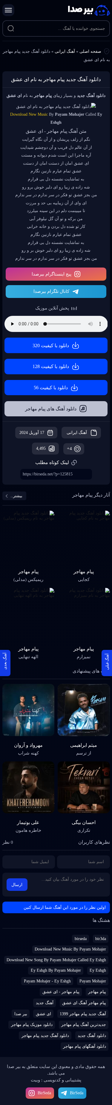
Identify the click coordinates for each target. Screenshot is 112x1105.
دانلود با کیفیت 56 (51, 387)
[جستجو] (11, 28)
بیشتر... (16, 496)
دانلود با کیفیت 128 (51, 366)
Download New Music (29, 114)
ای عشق (43, 1014)
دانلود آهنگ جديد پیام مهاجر (45, 1035)
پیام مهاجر (97, 992)
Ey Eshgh (98, 970)
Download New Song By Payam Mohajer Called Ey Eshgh (56, 960)
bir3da (100, 938)
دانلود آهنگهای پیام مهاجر (84, 1046)
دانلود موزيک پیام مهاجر (32, 1024)
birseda (81, 938)
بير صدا (20, 1014)
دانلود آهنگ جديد (92, 1035)
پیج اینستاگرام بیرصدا (51, 274)
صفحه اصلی (90, 51)
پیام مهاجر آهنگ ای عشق (84, 1003)
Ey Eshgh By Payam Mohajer (56, 970)
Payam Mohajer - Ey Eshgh (47, 981)
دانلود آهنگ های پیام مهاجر (50, 408)
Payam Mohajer (92, 981)
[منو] (8, 10)
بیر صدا (89, 10)
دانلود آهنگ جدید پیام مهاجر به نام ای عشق (56, 79)
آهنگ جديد (44, 1003)
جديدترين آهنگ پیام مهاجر (83, 1024)
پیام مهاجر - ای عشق (60, 992)
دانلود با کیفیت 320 (51, 345)
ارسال (16, 885)
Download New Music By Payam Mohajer (70, 949)
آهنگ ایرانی (65, 51)
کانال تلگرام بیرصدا (51, 291)
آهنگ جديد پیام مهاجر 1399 (83, 1014)
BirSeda (44, 1093)
